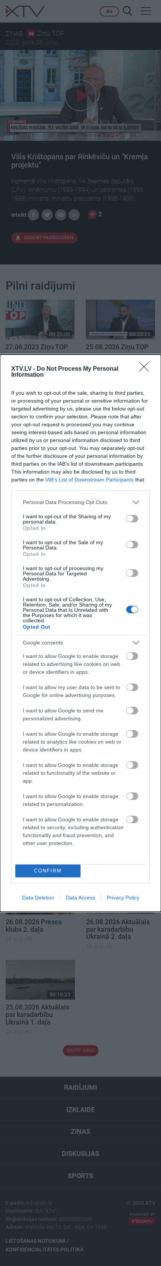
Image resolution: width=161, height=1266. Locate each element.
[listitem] (80, 502)
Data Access (80, 898)
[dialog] (80, 633)
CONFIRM (48, 871)
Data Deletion (38, 898)
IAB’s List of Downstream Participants (89, 480)
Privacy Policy (123, 898)
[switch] (132, 518)
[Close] (146, 369)
